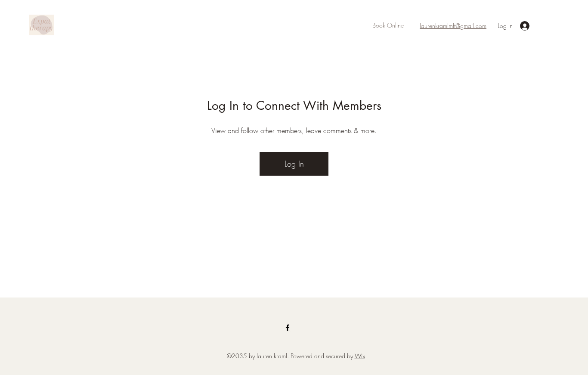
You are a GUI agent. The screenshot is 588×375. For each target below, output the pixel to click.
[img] (41, 33)
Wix (360, 356)
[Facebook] (287, 327)
